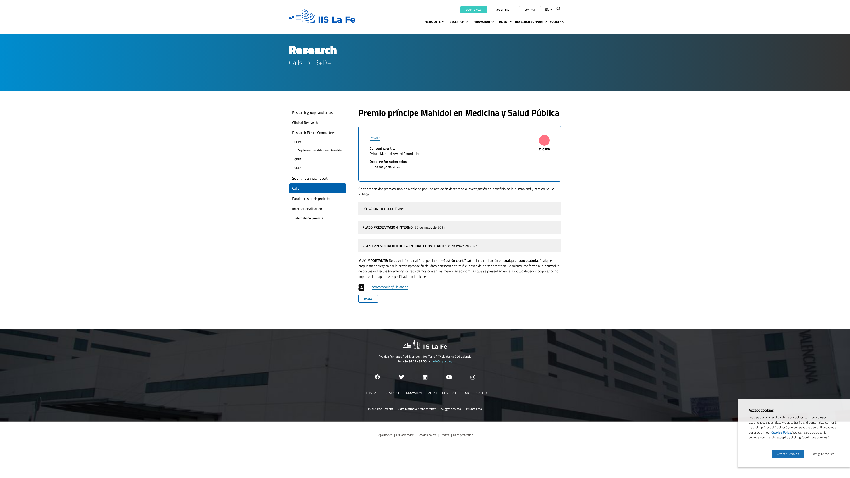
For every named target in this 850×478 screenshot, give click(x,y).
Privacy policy (405, 434)
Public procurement (380, 408)
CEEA (297, 167)
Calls (295, 188)
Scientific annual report (310, 178)
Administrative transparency (417, 408)
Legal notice (384, 434)
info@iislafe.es (442, 361)
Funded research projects (311, 198)
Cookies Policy (781, 432)
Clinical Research (305, 122)
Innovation (481, 21)
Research (456, 21)
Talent (504, 21)
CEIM (297, 141)
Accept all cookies (788, 453)
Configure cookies (822, 453)
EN (547, 9)
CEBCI (298, 159)
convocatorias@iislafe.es (390, 286)
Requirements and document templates (320, 150)
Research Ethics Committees (313, 132)
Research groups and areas (312, 112)
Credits (444, 434)
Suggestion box (451, 408)
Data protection (463, 434)
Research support (529, 21)
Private (375, 137)
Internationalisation (307, 208)
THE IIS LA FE (432, 21)
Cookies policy (427, 434)
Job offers (502, 10)
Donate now (473, 10)
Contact (530, 10)
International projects (308, 218)
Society (555, 21)
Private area (474, 408)
